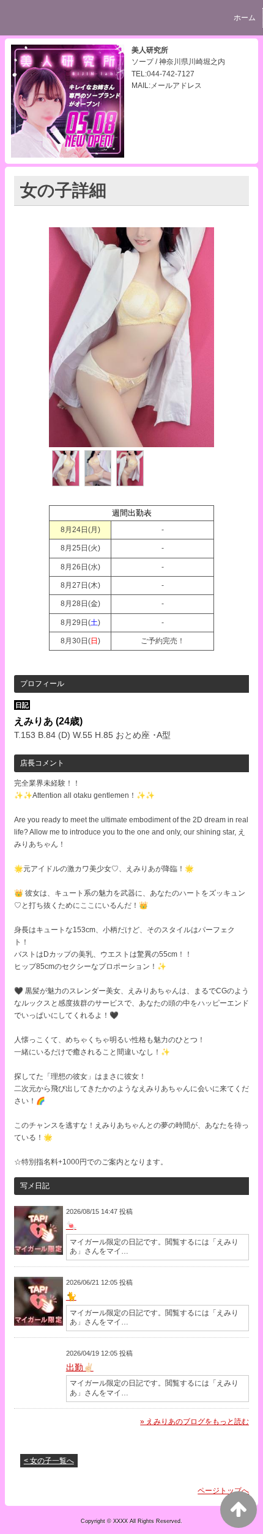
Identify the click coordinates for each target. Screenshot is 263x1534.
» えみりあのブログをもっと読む (194, 1421)
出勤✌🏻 (80, 1367)
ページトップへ (223, 1490)
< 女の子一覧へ (49, 1460)
